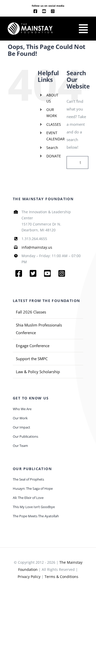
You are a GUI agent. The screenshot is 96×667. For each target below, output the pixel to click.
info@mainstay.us (37, 247)
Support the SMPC (32, 358)
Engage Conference (32, 345)
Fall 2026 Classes (31, 311)
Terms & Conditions (61, 576)
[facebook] (35, 11)
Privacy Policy (29, 576)
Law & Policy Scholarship (38, 371)
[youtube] (44, 11)
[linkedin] (61, 11)
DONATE (53, 156)
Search (52, 147)
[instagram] (53, 11)
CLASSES (53, 124)
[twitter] (33, 273)
